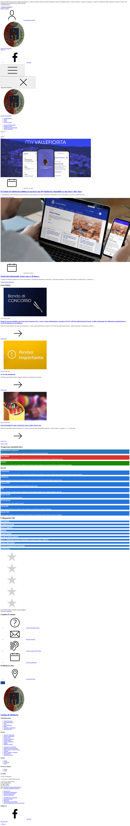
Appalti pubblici (7, 740)
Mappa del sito (4, 821)
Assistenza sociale (8, 126)
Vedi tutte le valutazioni (6, 611)
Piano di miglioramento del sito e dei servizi (14, 803)
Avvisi (5, 763)
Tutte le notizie (4, 443)
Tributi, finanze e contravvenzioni (12, 749)
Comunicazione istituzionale (10, 127)
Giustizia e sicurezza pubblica (11, 748)
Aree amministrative (8, 722)
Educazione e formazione (10, 747)
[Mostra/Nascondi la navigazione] (12, 70)
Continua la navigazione (6, 7)
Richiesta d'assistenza (9, 795)
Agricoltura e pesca (8, 755)
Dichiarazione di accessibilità (10, 801)
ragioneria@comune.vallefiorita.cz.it (12, 787)
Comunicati (6, 762)
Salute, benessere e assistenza (11, 752)
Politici (5, 726)
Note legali (6, 800)
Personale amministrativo (9, 727)
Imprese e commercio (9, 739)
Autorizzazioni (7, 753)
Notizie (5, 761)
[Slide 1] (2, 138)
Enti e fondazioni (8, 725)
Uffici (5, 723)
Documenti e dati (8, 729)
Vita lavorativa (7, 737)
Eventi (5, 770)
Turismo (6, 743)
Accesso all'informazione (9, 125)
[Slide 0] (1, 138)
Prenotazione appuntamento (10, 792)
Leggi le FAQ (7, 791)
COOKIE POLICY (5, 4)
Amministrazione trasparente (10, 797)
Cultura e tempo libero (9, 736)
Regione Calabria (5, 8)
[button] (8, 118)
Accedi (2, 136)
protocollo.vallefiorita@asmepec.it (11, 788)
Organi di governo (8, 721)
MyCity (3, 824)
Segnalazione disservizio (9, 793)
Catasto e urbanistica (8, 741)
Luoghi (5, 769)
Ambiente (6, 751)
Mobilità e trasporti (8, 744)
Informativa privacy (8, 799)
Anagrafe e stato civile (9, 735)
